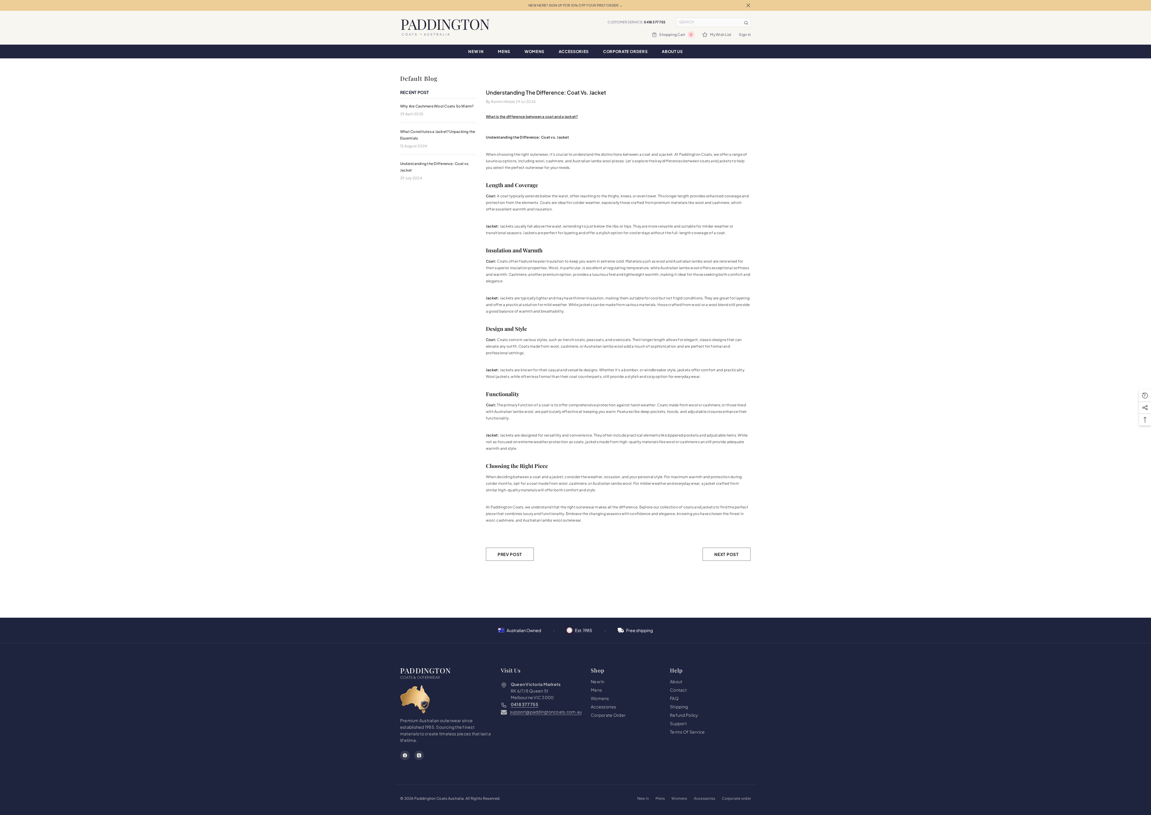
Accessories (704, 798)
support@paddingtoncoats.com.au (546, 711)
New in (643, 798)
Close (748, 5)
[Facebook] (405, 755)
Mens (660, 798)
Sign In (745, 34)
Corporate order (736, 798)
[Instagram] (419, 755)
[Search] (713, 22)
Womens (679, 798)
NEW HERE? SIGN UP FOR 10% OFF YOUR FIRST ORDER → (575, 5)
